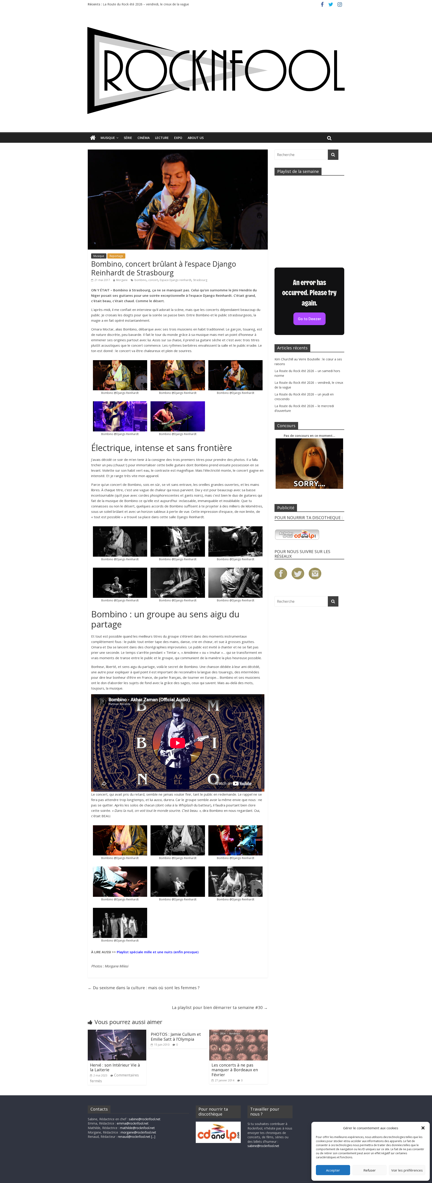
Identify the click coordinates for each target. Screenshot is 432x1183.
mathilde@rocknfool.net (137, 1128)
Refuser (369, 1170)
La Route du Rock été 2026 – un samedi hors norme (141, 4)
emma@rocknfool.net (132, 1123)
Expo (178, 138)
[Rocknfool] (216, 70)
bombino (140, 280)
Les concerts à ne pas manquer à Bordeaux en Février (235, 1069)
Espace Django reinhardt (175, 280)
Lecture (162, 138)
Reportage (116, 256)
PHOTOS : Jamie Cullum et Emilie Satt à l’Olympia (176, 1036)
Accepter (333, 1170)
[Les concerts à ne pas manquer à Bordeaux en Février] (238, 1032)
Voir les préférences (407, 1170)
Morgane (122, 280)
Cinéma (143, 138)
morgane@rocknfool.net (138, 1132)
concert (153, 280)
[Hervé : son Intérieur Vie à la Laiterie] (117, 1032)
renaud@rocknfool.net (134, 1136)
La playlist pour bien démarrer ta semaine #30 (220, 1007)
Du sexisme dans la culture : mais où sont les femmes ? (144, 987)
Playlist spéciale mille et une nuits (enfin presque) (157, 952)
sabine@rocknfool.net (144, 1119)
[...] (153, 1136)
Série (128, 138)
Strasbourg (200, 280)
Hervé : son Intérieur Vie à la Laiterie (115, 1067)
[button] (423, 1128)
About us (196, 138)
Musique (108, 138)
